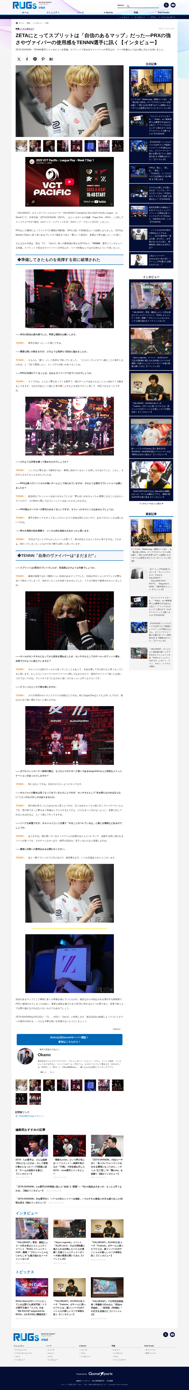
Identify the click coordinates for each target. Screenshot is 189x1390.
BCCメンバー (151, 1353)
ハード (80, 12)
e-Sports (108, 12)
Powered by (81, 1374)
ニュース (51, 1350)
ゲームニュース (21, 1350)
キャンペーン (151, 1350)
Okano (44, 1054)
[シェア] (27, 59)
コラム (153, 17)
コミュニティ (53, 12)
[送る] (35, 59)
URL (42, 1072)
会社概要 (110, 1381)
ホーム (25, 12)
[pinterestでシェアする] (43, 59)
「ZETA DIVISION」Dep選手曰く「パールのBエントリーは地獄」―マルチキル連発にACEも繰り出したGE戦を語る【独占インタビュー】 (69, 1201)
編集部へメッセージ (83, 1381)
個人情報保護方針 (98, 1381)
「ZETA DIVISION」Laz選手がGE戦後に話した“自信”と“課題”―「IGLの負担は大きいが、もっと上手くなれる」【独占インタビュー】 (69, 1188)
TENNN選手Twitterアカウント (31, 1116)
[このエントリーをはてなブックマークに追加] (51, 59)
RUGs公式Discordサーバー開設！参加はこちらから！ (69, 1039)
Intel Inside (163, 12)
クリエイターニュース (23, 1353)
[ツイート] (19, 59)
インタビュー (139, 17)
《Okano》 (116, 1029)
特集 (136, 12)
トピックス (25, 1272)
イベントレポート (168, 17)
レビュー (125, 17)
